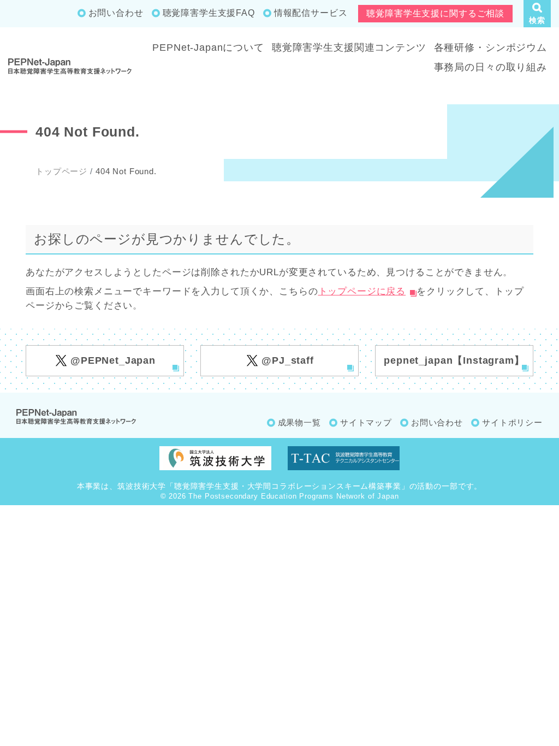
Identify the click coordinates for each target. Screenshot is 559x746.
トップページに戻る (362, 291)
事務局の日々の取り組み (490, 67)
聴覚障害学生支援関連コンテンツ (349, 47)
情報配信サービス (311, 12)
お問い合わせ (116, 12)
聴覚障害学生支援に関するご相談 (435, 13)
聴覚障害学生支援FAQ (209, 12)
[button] (537, 13)
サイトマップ (366, 422)
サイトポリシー (512, 422)
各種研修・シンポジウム (490, 47)
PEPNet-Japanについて (208, 47)
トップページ (61, 171)
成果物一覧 (299, 422)
